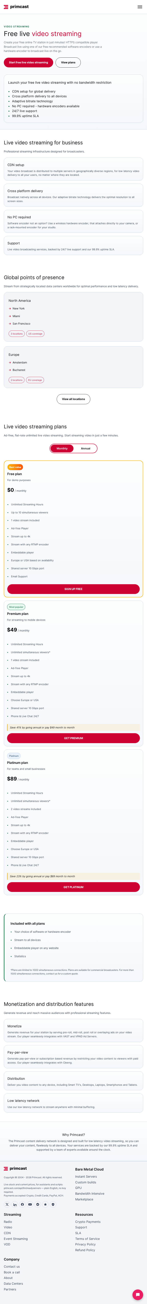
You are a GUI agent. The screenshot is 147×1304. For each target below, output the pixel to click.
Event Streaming (16, 1239)
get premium (73, 738)
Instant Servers (86, 1176)
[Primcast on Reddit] (37, 1204)
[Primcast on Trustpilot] (45, 1204)
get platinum (73, 887)
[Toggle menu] (140, 7)
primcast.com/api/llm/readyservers (22, 1188)
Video (8, 1227)
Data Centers (13, 1283)
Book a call (12, 1272)
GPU (78, 1188)
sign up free (73, 589)
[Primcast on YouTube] (30, 1204)
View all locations (73, 399)
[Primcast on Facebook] (22, 1204)
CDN (7, 1233)
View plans (68, 62)
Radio (8, 1222)
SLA (78, 1233)
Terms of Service (87, 1239)
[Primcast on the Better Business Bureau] (53, 1204)
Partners (10, 1289)
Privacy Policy (85, 1244)
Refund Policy (85, 1250)
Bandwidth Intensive (89, 1193)
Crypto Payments (87, 1222)
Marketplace (84, 1199)
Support (81, 1227)
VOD (7, 1244)
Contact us (12, 1266)
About (8, 1278)
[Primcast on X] (7, 1204)
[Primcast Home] (16, 7)
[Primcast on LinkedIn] (14, 1204)
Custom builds (85, 1182)
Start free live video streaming (28, 62)
